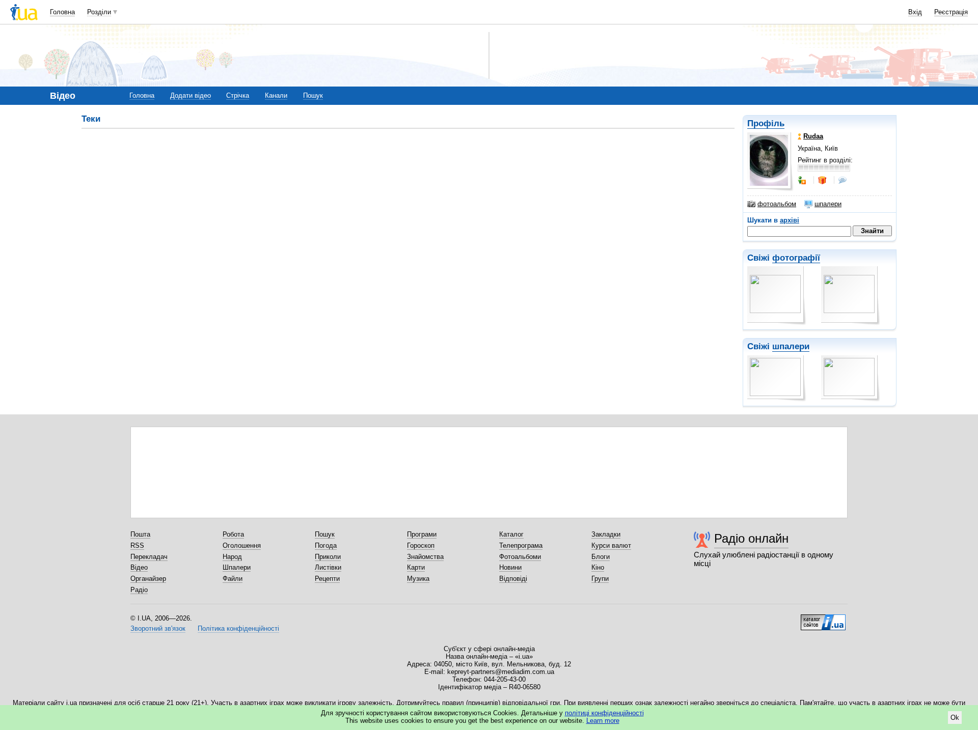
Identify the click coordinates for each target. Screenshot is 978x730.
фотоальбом (776, 204)
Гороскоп (420, 545)
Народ (232, 556)
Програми (422, 534)
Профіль (765, 123)
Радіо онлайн (751, 538)
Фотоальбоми (520, 556)
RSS (137, 545)
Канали (276, 95)
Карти (416, 567)
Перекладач (149, 556)
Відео (139, 567)
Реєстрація (951, 12)
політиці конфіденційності (604, 713)
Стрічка (237, 95)
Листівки (328, 567)
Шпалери (237, 567)
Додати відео (190, 95)
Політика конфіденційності (238, 628)
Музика (418, 578)
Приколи (328, 556)
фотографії (796, 258)
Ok (954, 717)
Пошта (140, 534)
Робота (233, 534)
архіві (789, 220)
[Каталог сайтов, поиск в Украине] (823, 618)
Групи (600, 578)
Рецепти (327, 578)
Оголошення (242, 545)
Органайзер (148, 578)
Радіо (139, 590)
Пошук (313, 95)
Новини (510, 567)
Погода (326, 545)
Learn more (602, 720)
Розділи (99, 12)
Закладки (605, 534)
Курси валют (611, 545)
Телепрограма (520, 545)
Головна (62, 12)
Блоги (600, 556)
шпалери (827, 204)
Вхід (915, 12)
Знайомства (425, 556)
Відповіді (513, 578)
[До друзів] (803, 180)
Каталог (511, 534)
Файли (232, 578)
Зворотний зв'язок (157, 628)
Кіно (597, 567)
